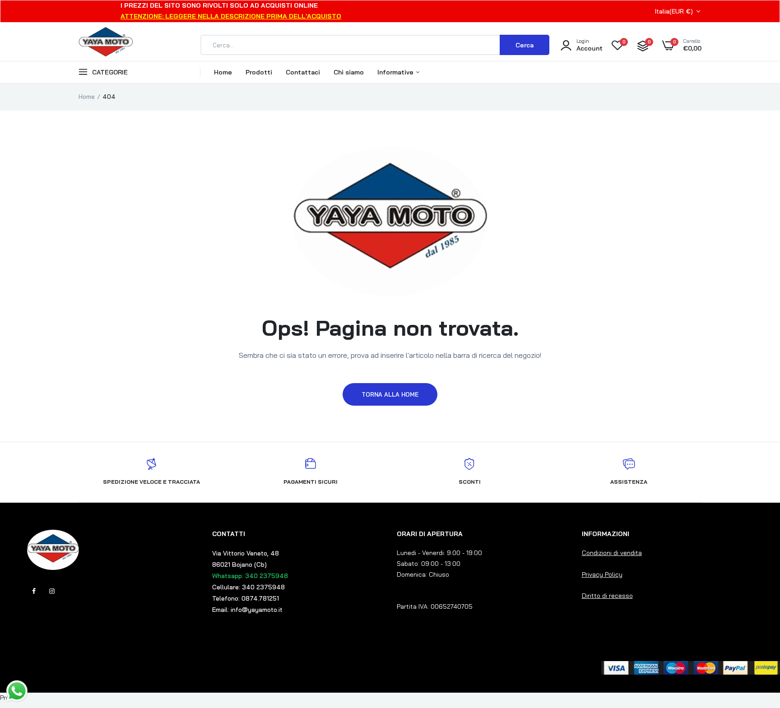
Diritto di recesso (607, 596)
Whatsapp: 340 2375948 (250, 576)
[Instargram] (52, 591)
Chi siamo (349, 72)
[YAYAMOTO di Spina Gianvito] (106, 45)
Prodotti (259, 72)
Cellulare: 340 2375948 (248, 587)
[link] (755, 642)
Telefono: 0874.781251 (245, 598)
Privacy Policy (602, 574)
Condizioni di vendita (612, 553)
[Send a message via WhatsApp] (17, 691)
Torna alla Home (390, 394)
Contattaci (303, 72)
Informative (396, 72)
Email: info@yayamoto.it (247, 610)
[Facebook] (34, 591)
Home (223, 72)
